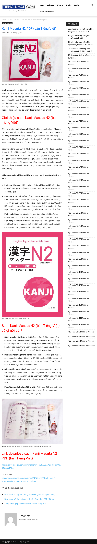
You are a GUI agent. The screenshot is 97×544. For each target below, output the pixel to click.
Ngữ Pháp (50, 5)
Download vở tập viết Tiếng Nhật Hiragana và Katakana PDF (81, 30)
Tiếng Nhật (5, 33)
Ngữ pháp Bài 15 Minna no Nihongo (78, 293)
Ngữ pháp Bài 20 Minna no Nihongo (78, 260)
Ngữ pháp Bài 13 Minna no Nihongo (78, 306)
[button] (92, 5)
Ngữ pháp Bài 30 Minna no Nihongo (78, 194)
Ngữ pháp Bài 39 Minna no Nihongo (78, 135)
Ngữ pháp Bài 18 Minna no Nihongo (78, 273)
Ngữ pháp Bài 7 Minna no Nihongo (81, 341)
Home (42, 5)
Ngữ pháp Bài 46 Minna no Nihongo (78, 89)
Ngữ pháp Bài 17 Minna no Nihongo (78, 280)
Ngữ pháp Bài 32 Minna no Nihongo (78, 181)
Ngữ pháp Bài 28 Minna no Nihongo (78, 207)
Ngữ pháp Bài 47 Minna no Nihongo (78, 82)
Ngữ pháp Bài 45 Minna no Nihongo (78, 96)
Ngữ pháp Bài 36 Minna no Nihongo (78, 155)
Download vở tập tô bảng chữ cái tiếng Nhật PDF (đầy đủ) (29, 499)
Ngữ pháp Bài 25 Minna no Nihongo (78, 227)
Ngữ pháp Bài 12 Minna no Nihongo (78, 312)
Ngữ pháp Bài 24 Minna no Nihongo (78, 234)
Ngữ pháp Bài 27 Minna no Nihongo (78, 214)
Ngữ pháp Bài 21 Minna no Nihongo (78, 253)
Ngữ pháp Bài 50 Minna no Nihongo (78, 63)
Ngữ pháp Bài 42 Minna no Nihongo (78, 115)
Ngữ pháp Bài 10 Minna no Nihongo (78, 326)
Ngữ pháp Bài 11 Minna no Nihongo (78, 319)
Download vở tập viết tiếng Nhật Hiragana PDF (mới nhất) (29, 494)
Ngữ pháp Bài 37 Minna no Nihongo (78, 148)
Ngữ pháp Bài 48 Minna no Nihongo (78, 76)
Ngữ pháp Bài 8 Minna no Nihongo (81, 336)
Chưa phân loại (13, 20)
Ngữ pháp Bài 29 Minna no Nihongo (78, 201)
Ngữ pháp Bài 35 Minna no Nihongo (78, 161)
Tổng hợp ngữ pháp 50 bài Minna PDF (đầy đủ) (25, 503)
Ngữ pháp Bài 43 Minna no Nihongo (78, 109)
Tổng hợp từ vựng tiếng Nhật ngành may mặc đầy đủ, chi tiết (80, 43)
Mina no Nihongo (47, 11)
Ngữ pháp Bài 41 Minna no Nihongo (78, 122)
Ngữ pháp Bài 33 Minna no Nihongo (78, 174)
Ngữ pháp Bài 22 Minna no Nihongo (78, 247)
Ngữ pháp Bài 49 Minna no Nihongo (78, 69)
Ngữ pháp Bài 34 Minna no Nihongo (78, 168)
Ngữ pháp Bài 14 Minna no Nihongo (78, 299)
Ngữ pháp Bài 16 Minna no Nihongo (78, 286)
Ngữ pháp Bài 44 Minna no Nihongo (78, 102)
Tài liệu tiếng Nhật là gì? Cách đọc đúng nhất (81, 56)
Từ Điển (68, 5)
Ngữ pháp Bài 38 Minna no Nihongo (78, 142)
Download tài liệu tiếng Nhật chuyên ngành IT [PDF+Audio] (80, 50)
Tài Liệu (76, 5)
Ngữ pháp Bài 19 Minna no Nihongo (78, 266)
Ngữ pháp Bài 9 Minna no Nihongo (81, 332)
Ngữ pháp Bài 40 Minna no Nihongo (78, 128)
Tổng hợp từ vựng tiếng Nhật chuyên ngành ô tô (79, 36)
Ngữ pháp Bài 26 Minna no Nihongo (78, 220)
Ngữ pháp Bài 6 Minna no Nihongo (81, 345)
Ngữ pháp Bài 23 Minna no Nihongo (78, 240)
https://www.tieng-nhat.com (28, 519)
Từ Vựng (59, 5)
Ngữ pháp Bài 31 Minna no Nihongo (78, 188)
